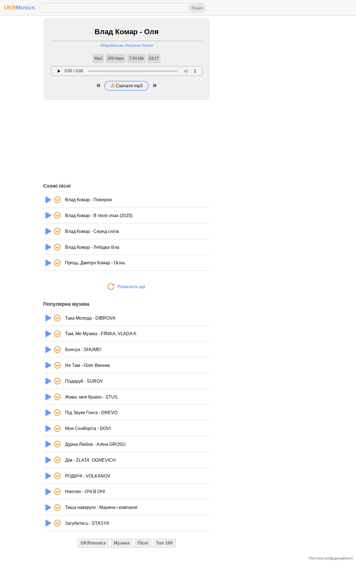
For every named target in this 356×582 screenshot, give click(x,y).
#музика (133, 45)
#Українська (112, 45)
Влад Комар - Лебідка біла (92, 247)
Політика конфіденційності (331, 558)
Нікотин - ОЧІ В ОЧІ (85, 491)
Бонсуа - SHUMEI (83, 349)
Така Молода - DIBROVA (90, 318)
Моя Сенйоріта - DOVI (88, 428)
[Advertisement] (126, 141)
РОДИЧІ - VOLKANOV (87, 476)
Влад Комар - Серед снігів (92, 231)
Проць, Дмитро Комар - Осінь (95, 262)
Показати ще (130, 286)
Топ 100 (164, 543)
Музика (122, 543)
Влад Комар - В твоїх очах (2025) (98, 215)
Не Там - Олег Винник (87, 365)
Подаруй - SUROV (84, 381)
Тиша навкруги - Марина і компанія (101, 507)
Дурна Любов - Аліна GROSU (95, 444)
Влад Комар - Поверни (88, 199)
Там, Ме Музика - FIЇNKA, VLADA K (101, 333)
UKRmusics (93, 543)
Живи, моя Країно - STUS (91, 397)
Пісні (142, 543)
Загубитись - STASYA (87, 523)
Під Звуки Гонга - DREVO (91, 412)
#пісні (147, 45)
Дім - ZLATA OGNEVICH (90, 460)
